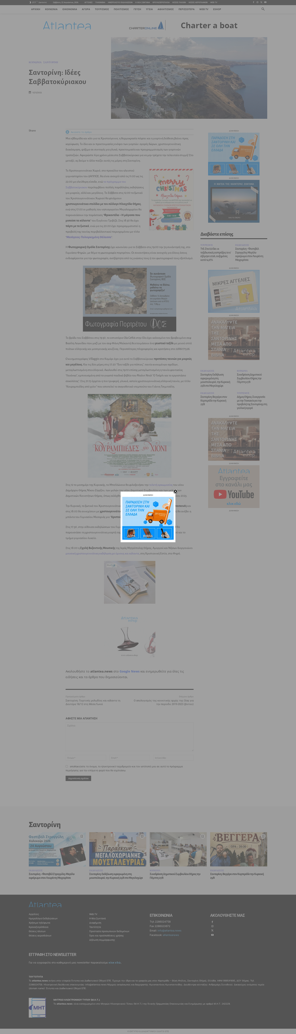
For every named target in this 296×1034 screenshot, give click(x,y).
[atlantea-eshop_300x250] (148, 538)
